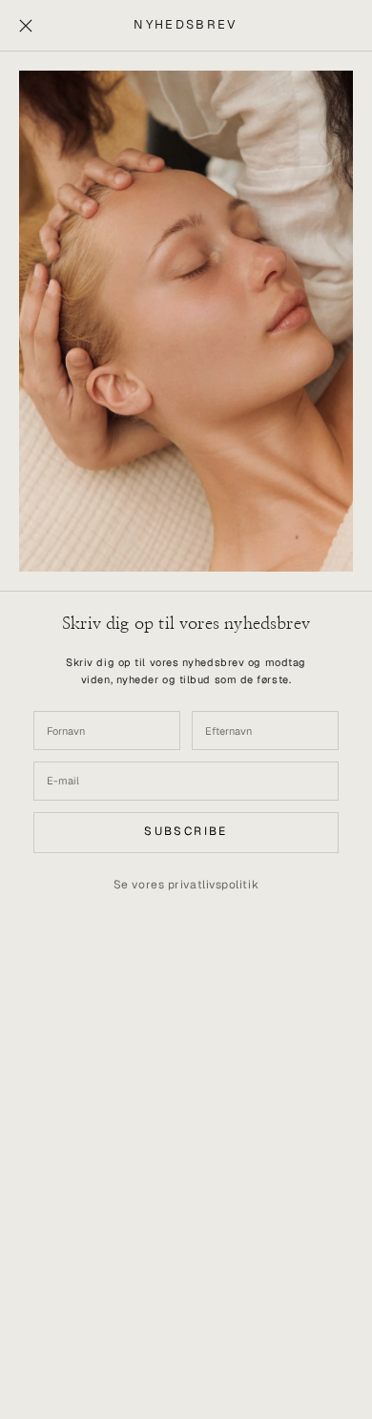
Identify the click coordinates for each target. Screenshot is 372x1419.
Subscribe (186, 831)
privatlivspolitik (213, 884)
